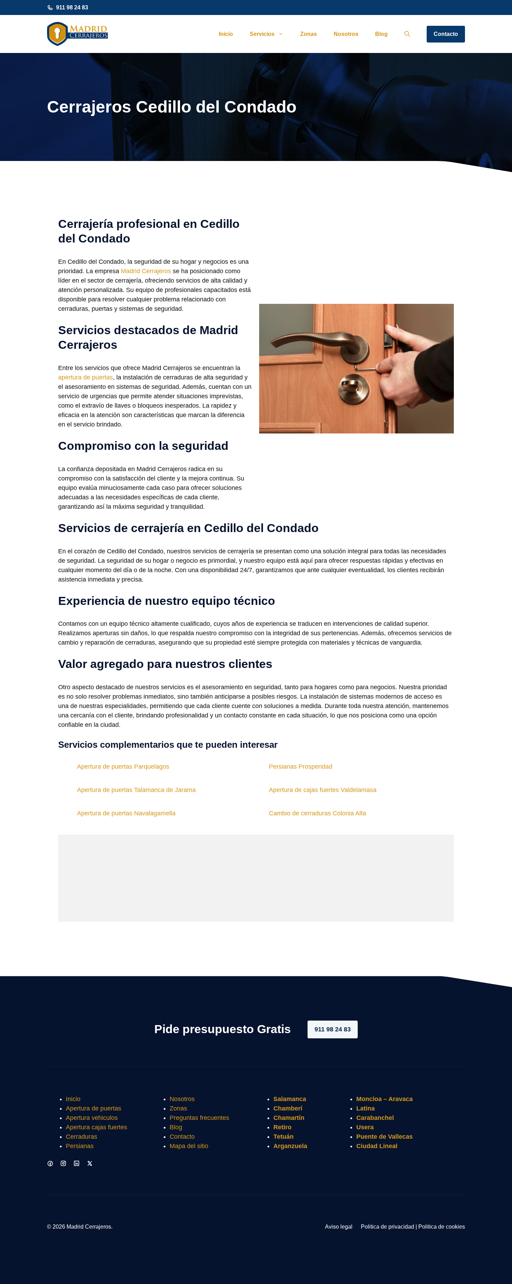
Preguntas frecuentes (199, 1117)
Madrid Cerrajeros (146, 271)
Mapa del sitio (189, 1146)
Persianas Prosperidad (300, 766)
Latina (365, 1108)
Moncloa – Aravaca (384, 1098)
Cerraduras (81, 1136)
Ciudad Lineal (376, 1146)
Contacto (446, 34)
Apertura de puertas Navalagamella (126, 813)
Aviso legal (338, 1227)
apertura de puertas (85, 377)
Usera (365, 1127)
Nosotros (346, 34)
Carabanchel (375, 1117)
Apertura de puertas (93, 1108)
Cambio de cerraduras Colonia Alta (317, 813)
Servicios (262, 34)
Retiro (282, 1127)
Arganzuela (290, 1146)
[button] (407, 34)
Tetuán (283, 1136)
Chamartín (288, 1117)
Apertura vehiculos (92, 1117)
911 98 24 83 (72, 7)
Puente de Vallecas (384, 1136)
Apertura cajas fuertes (96, 1127)
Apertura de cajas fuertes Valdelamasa (323, 789)
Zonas (308, 34)
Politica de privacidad (387, 1227)
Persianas (80, 1146)
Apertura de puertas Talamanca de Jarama (136, 789)
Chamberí (287, 1108)
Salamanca (289, 1098)
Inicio (226, 34)
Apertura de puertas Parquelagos (123, 766)
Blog (381, 34)
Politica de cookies (441, 1227)
